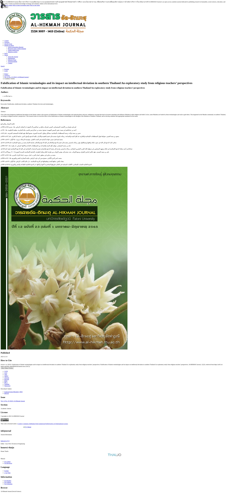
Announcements (12, 61)
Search (3, 66)
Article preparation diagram (15, 47)
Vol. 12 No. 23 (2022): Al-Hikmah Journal (16, 77)
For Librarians (8, 484)
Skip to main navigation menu (21, 5)
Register (6, 69)
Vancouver (7, 386)
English (6, 471)
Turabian (6, 384)
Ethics (6, 53)
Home (6, 74)
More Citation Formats (7, 368)
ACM (6, 371)
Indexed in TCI (5, 441)
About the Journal (13, 56)
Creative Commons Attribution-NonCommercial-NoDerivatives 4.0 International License (43, 423)
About (6, 55)
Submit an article (9, 45)
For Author (7, 461)
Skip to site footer (35, 5)
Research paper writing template (17, 48)
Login (6, 71)
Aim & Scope (8, 44)
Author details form (13, 50)
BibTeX (6, 393)
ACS (5, 373)
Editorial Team (12, 60)
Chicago (6, 378)
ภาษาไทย (7, 473)
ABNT (6, 376)
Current (6, 40)
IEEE (5, 381)
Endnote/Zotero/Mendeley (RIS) (13, 392)
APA (5, 374)
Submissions (11, 58)
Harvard (6, 379)
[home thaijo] (114, 455)
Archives (6, 42)
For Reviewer (8, 463)
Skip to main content (6, 5)
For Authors (7, 482)
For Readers (7, 480)
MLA (6, 382)
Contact (10, 63)
